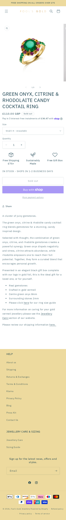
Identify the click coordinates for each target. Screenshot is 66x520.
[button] (6, 11)
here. (52, 324)
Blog (8, 405)
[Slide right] (40, 87)
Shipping (11, 369)
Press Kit (11, 412)
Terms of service (42, 514)
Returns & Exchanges (17, 376)
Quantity (6, 138)
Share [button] (9, 206)
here (26, 302)
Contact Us (12, 420)
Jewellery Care (14, 440)
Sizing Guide (13, 447)
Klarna (9, 391)
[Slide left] (25, 87)
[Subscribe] (55, 471)
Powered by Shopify (39, 509)
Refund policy (57, 509)
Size (4, 124)
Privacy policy (25, 514)
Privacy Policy (13, 398)
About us (11, 362)
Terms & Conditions (17, 384)
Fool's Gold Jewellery (20, 509)
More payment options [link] (33, 197)
